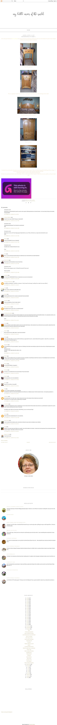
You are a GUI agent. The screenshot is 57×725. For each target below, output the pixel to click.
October (28, 628)
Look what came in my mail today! (29, 634)
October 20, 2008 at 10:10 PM (11, 220)
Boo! (29, 630)
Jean (5, 382)
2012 (28, 618)
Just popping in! (11, 554)
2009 (28, 623)
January (28, 676)
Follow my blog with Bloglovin (6, 712)
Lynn (5, 426)
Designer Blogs (32, 724)
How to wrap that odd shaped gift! (16, 522)
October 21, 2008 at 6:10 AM (11, 291)
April (28, 671)
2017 (28, 611)
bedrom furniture (30, 201)
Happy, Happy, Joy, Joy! (29, 643)
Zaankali (6, 344)
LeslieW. (5, 275)
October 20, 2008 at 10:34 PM (11, 235)
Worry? (29, 645)
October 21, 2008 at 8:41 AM (11, 320)
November (28, 627)
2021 (28, 605)
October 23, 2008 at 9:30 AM (11, 423)
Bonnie (5, 363)
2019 (28, 608)
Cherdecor (6, 404)
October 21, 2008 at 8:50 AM (11, 327)
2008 (28, 624)
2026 (28, 598)
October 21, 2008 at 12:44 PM (11, 360)
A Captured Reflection (8, 281)
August (28, 665)
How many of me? (29, 637)
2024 (28, 601)
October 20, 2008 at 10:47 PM (11, 242)
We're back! (29, 658)
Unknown (6, 396)
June (28, 668)
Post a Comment (4, 440)
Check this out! (29, 640)
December (28, 626)
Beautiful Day (29, 652)
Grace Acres (6, 420)
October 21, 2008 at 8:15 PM (11, 401)
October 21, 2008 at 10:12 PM (11, 417)
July (28, 667)
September (28, 664)
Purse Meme (29, 661)
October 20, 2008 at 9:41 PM (11, 214)
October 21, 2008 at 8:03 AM (11, 310)
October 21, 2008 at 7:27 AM (11, 303)
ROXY (5, 356)
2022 (28, 603)
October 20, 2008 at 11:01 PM (11, 257)
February (28, 674)
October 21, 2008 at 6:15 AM (11, 297)
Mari (5, 253)
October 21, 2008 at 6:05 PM (11, 373)
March (28, 673)
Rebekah (6, 300)
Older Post (4, 442)
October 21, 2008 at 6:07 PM (11, 379)
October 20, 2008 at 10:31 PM (11, 228)
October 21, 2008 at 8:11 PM (11, 393)
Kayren (5, 330)
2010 (28, 621)
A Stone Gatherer (7, 217)
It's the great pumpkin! (29, 631)
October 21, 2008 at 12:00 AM (11, 272)
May (28, 670)
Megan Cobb (6, 434)
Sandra (5, 376)
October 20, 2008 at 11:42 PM (11, 263)
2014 (28, 615)
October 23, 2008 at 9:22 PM (11, 431)
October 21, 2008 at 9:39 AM (11, 341)
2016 (28, 612)
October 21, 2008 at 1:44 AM (11, 285)
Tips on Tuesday (29, 636)
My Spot (29, 642)
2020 (28, 606)
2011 (28, 620)
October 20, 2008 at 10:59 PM (11, 250)
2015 (28, 614)
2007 (28, 677)
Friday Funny (10, 514)
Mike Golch (6, 260)
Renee (5, 238)
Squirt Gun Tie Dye (12, 530)
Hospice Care (29, 659)
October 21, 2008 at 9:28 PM (11, 411)
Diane (5, 294)
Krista (5, 414)
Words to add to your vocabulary (29, 648)
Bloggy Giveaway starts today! (15, 506)
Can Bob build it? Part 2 (29, 646)
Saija (5, 337)
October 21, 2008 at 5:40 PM (11, 367)
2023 (28, 602)
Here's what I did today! (29, 639)
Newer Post (52, 442)
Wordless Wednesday (12, 570)
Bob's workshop (14, 38)
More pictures (29, 656)
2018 (28, 609)
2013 (28, 617)
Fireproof (29, 655)
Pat (4, 388)
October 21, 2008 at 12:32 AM (11, 278)
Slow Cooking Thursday (13, 546)
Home (28, 30)
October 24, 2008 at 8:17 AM (11, 437)
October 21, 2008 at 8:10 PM (11, 385)
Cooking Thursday (12, 538)
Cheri (5, 323)
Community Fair (11, 562)
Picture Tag (29, 649)
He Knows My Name (8, 313)
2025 (28, 599)
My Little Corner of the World (28, 14)
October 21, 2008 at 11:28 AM (11, 353)
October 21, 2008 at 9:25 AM (11, 334)
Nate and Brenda (7, 306)
